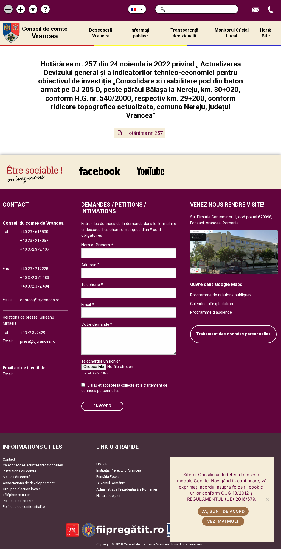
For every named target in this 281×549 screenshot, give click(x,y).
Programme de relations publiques (220, 295)
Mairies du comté (16, 477)
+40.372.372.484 (34, 286)
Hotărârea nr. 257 (144, 133)
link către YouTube (150, 174)
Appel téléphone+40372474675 (271, 10)
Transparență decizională (184, 32)
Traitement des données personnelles (233, 334)
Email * (87, 304)
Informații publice (140, 32)
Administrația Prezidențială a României (126, 489)
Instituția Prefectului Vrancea (118, 470)
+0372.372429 (32, 333)
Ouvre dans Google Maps (216, 284)
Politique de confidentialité (24, 507)
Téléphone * (92, 284)
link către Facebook (99, 174)
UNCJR (102, 464)
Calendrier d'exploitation (211, 304)
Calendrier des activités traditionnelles (33, 465)
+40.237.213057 (34, 240)
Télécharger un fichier (100, 361)
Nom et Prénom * (97, 245)
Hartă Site (266, 32)
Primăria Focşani (109, 477)
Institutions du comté (19, 471)
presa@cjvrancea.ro (37, 341)
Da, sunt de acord (223, 511)
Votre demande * (96, 324)
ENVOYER (102, 406)
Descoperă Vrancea (100, 32)
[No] (267, 499)
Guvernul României (111, 483)
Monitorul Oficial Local (232, 32)
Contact (9, 459)
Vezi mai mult (223, 521)
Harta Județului (108, 496)
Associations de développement (29, 483)
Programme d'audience (211, 312)
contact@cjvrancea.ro (40, 300)
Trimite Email (256, 10)
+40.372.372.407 (34, 249)
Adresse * (90, 264)
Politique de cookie (18, 501)
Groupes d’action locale (22, 489)
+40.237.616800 (34, 232)
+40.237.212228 (34, 269)
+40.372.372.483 (34, 277)
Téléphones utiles (16, 495)
